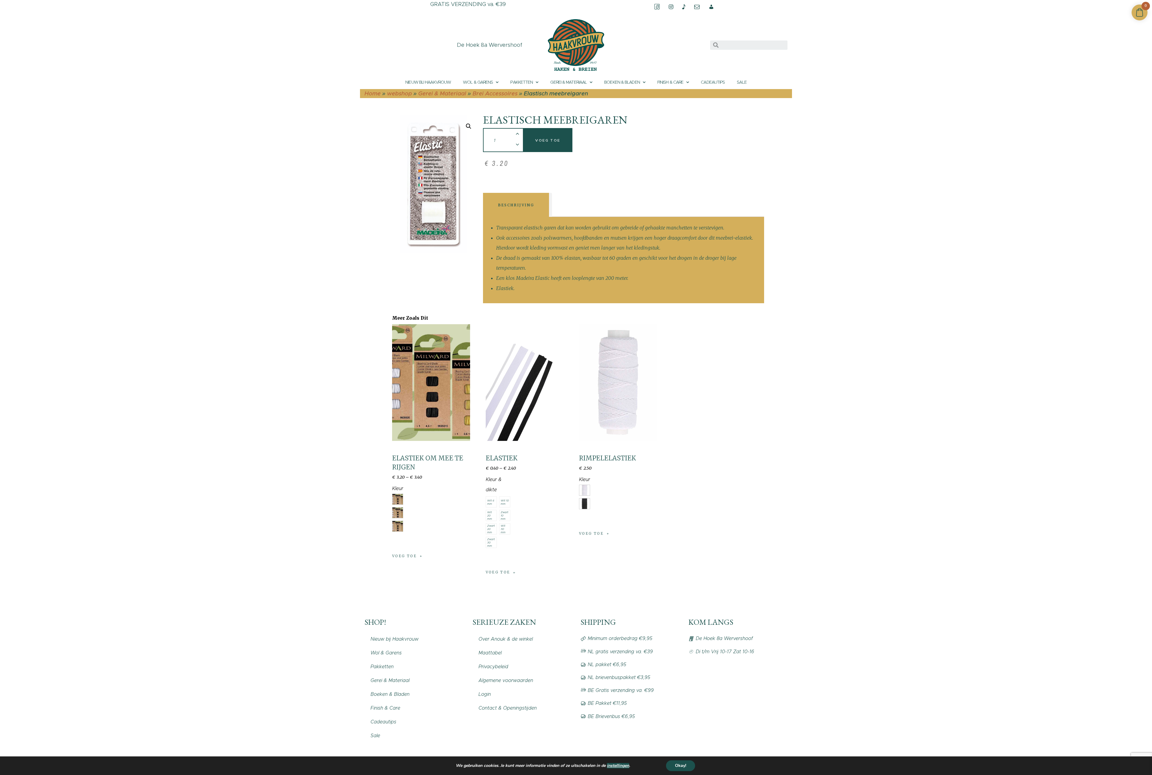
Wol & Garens (478, 82)
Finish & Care (670, 82)
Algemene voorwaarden (505, 680)
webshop (399, 93)
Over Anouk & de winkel (505, 639)
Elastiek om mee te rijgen (427, 462)
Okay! (680, 765)
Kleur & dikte (494, 484)
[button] (468, 126)
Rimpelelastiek (607, 458)
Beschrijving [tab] (516, 205)
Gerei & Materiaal (568, 82)
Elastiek (502, 458)
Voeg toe (547, 140)
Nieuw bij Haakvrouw (428, 82)
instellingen (618, 765)
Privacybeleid (493, 666)
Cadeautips (713, 82)
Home (372, 93)
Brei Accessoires (495, 93)
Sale (741, 82)
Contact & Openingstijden (507, 708)
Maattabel (490, 653)
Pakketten (521, 82)
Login (484, 694)
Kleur (397, 488)
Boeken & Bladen (622, 82)
